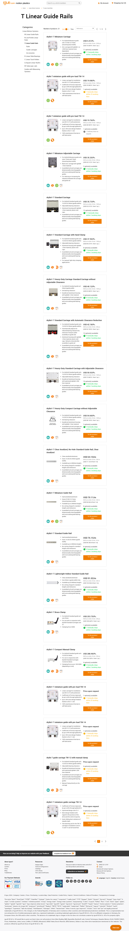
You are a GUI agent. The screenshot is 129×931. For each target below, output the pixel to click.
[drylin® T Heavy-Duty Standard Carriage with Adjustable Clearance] (53, 377)
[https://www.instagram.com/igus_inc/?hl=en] (71, 881)
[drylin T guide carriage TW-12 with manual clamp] (53, 767)
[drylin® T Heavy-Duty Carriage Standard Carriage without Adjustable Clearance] (53, 291)
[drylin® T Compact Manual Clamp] (53, 658)
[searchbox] (62, 3)
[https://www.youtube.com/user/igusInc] (78, 881)
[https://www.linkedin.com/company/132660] (75, 881)
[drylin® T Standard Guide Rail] (53, 542)
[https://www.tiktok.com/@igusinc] (86, 881)
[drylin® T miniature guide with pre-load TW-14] (53, 696)
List (63, 29)
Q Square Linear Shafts (32, 63)
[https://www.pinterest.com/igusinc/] (90, 881)
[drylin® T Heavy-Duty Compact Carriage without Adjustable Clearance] (53, 420)
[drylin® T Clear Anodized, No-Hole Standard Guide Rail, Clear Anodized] (53, 461)
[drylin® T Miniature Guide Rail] (53, 502)
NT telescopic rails (30, 66)
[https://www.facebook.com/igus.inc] (67, 881)
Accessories (30, 53)
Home (24, 8)
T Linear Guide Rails (31, 43)
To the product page (92, 61)
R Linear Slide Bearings (32, 56)
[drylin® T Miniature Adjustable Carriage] (53, 162)
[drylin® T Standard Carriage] (53, 206)
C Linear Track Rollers (31, 59)
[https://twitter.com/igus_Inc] (82, 881)
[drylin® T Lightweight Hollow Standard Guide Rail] (53, 583)
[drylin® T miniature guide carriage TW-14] (53, 811)
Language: (104, 878)
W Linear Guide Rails (31, 34)
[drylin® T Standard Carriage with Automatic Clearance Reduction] (53, 329)
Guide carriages (31, 50)
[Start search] (79, 3)
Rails (28, 46)
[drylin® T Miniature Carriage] (53, 46)
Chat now (116, 928)
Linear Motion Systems (34, 8)
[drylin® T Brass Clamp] (53, 621)
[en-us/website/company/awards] (39, 883)
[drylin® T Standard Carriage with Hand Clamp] (53, 244)
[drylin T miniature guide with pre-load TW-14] (53, 85)
